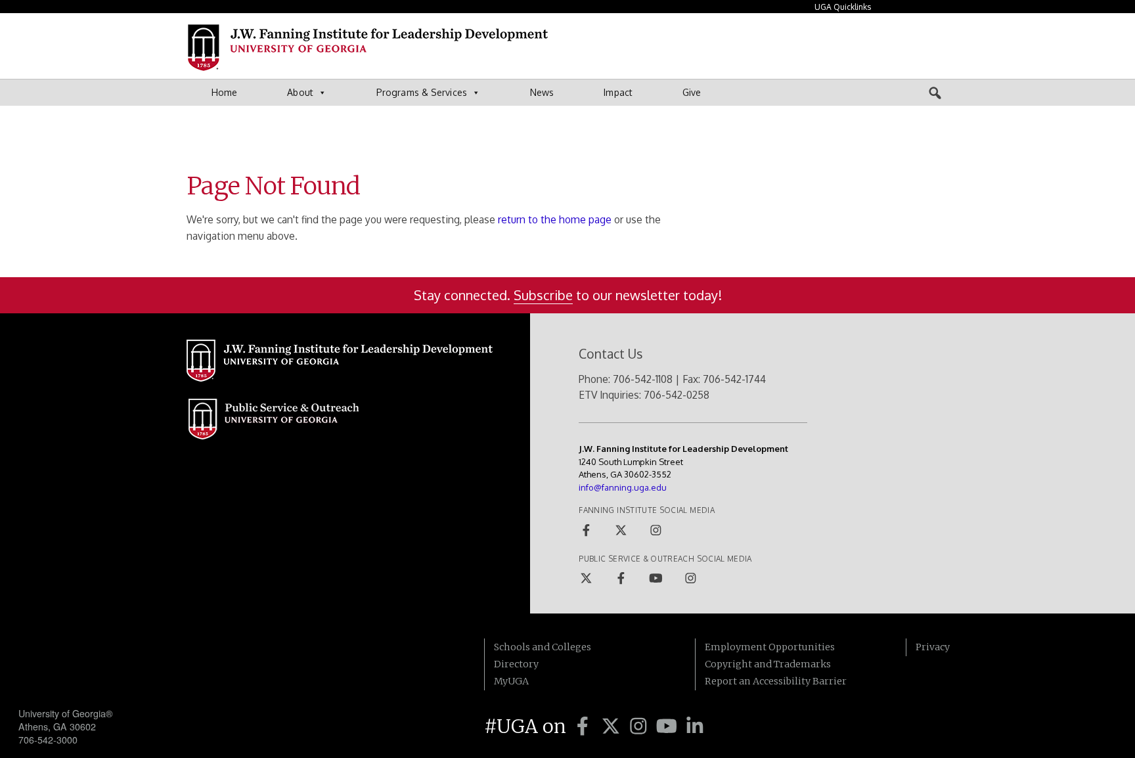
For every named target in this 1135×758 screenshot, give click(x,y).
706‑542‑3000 (48, 739)
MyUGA (511, 681)
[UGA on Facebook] (585, 726)
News (542, 92)
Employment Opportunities (770, 647)
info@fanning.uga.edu (623, 487)
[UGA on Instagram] (641, 726)
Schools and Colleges (542, 647)
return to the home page (555, 219)
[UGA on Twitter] (613, 726)
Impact (618, 92)
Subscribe (543, 294)
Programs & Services (421, 92)
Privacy (933, 647)
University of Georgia (116, 664)
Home (224, 92)
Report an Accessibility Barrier (776, 681)
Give (691, 92)
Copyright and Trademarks (768, 664)
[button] (935, 92)
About (300, 92)
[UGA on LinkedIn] (695, 726)
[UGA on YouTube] (669, 726)
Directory (516, 664)
